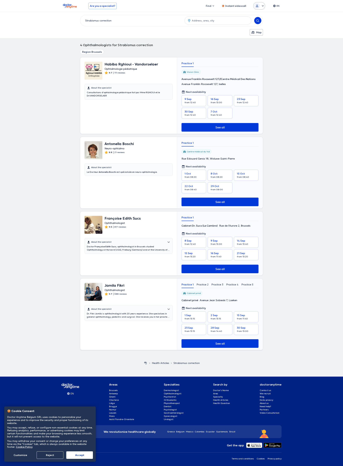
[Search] (257, 20)
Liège (112, 403)
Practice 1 (188, 63)
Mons (112, 416)
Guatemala (222, 431)
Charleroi (114, 400)
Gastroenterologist (173, 412)
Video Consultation (269, 412)
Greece (171, 431)
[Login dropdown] (259, 6)
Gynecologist (170, 416)
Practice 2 (202, 284)
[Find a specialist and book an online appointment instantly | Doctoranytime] (145, 363)
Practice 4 (232, 284)
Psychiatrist (170, 396)
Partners (264, 409)
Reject (50, 455)
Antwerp (113, 393)
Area (215, 393)
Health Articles (220, 400)
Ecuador (210, 431)
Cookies (261, 458)
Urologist (168, 419)
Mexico (189, 431)
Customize (20, 455)
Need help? (265, 406)
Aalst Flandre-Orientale (121, 419)
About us (264, 403)
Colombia (200, 431)
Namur (112, 409)
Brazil (232, 431)
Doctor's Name (221, 390)
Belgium (180, 431)
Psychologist (170, 409)
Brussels (113, 390)
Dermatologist (171, 390)
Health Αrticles (160, 363)
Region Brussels (92, 51)
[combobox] (132, 20)
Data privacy (266, 400)
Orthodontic (170, 400)
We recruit (265, 393)
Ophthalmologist (172, 393)
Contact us (265, 390)
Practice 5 (247, 284)
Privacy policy (275, 458)
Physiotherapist (172, 403)
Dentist (167, 406)
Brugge (113, 406)
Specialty (218, 396)
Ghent (112, 396)
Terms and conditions (243, 458)
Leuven (112, 412)
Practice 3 (217, 284)
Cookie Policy (24, 446)
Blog (262, 396)
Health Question (221, 403)
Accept (79, 455)
